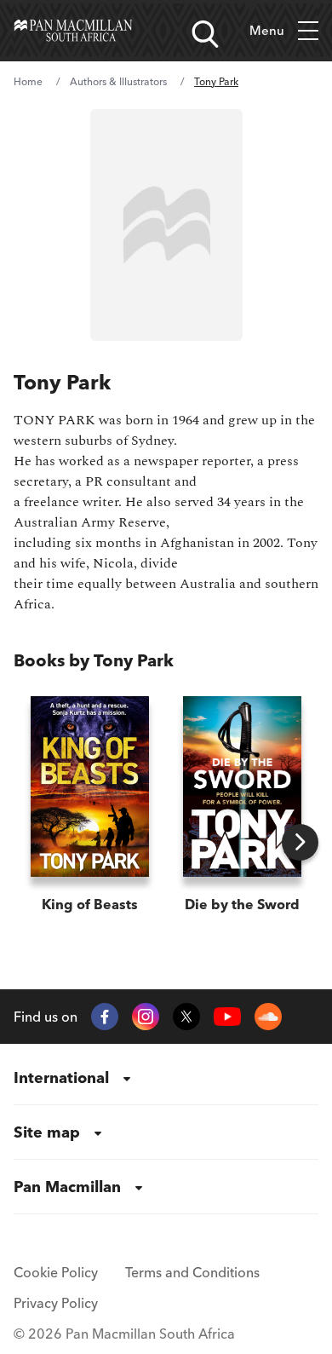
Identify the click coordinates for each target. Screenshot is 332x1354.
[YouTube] (227, 1017)
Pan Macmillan (67, 1186)
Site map (47, 1132)
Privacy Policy (56, 1302)
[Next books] (300, 842)
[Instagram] (145, 1016)
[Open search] (205, 34)
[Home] (73, 30)
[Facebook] (104, 1016)
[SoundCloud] (268, 1016)
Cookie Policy (56, 1272)
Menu (266, 30)
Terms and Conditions (192, 1272)
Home (28, 81)
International (61, 1077)
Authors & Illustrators (118, 81)
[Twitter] (186, 1016)
